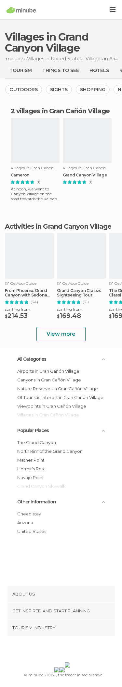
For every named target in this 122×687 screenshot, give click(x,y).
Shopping (92, 89)
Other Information (36, 502)
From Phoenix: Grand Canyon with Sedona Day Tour (26, 292)
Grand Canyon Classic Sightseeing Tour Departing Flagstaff (79, 292)
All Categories (31, 359)
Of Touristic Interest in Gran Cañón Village (60, 397)
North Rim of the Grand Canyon (50, 451)
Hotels (99, 70)
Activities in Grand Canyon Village (58, 226)
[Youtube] (76, 650)
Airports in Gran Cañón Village (48, 371)
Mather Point (31, 460)
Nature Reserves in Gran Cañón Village (57, 388)
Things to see (60, 70)
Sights (59, 89)
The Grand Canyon (36, 442)
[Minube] (21, 10)
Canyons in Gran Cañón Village (49, 379)
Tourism (20, 70)
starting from (17, 309)
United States (31, 531)
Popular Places (33, 430)
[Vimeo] (68, 650)
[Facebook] (51, 650)
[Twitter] (59, 650)
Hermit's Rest (31, 468)
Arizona (25, 522)
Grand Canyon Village (85, 175)
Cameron (20, 175)
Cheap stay (29, 513)
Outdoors (23, 89)
